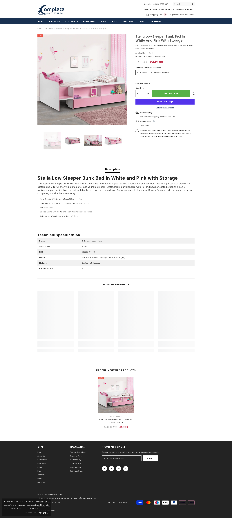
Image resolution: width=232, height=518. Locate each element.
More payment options (165, 107)
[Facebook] (104, 468)
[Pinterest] (118, 468)
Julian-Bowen (116, 416)
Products (49, 28)
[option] (82, 79)
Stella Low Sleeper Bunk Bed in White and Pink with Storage (116, 421)
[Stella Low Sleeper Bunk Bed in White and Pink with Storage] (116, 395)
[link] (55, 345)
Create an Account (186, 14)
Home (39, 28)
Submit (150, 458)
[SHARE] (192, 93)
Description (112, 169)
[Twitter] (125, 468)
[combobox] (181, 4)
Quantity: (139, 88)
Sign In (173, 14)
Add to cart (171, 93)
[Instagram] (111, 468)
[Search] (184, 4)
